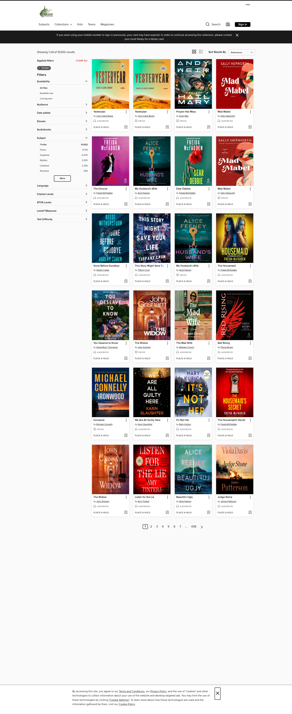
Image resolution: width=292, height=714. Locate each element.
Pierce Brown (227, 347)
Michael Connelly (104, 424)
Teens (91, 24)
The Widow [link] (141, 343)
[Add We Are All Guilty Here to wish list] (167, 436)
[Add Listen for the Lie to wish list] (167, 513)
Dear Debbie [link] (183, 188)
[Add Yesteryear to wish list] (126, 127)
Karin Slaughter (145, 424)
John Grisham (144, 347)
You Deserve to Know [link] (105, 343)
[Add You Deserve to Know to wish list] (126, 358)
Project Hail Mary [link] (186, 111)
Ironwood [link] (98, 420)
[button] (212, 25)
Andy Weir (184, 116)
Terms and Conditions (131, 691)
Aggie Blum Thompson (107, 347)
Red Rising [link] (224, 343)
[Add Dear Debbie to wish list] (208, 204)
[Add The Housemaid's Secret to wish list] (250, 436)
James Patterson (228, 501)
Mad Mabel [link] (224, 111)
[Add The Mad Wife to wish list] (208, 358)
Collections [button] (62, 24)
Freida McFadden (104, 193)
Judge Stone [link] (225, 497)
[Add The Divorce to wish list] (126, 204)
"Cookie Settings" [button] (119, 700)
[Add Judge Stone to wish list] (250, 513)
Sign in (242, 24)
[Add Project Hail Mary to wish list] (208, 127)
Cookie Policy (127, 704)
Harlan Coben (102, 270)
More (62, 178)
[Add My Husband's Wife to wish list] (167, 204)
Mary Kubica (185, 424)
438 (193, 526)
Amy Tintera (143, 501)
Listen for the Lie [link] (144, 497)
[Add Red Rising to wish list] (250, 358)
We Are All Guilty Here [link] (147, 420)
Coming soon (46, 98)
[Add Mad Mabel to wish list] (250, 127)
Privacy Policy (158, 691)
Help (248, 4)
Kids (80, 24)
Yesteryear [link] (99, 111)
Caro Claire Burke (104, 116)
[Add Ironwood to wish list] (126, 436)
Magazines (107, 24)
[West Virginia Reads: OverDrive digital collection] (46, 12)
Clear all (82, 60)
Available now (46, 93)
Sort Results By (217, 52)
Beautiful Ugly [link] (184, 497)
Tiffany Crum (144, 270)
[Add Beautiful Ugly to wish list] (208, 513)
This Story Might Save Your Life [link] (150, 265)
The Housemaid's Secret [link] (231, 420)
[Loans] (228, 25)
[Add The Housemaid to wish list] (250, 281)
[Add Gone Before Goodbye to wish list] (126, 281)
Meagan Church (186, 347)
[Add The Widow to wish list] (167, 358)
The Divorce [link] (100, 188)
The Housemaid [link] (227, 265)
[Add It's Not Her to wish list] (208, 436)
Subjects (44, 24)
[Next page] (202, 527)
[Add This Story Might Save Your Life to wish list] (167, 281)
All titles (43, 88)
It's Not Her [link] (182, 420)
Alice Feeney (144, 193)
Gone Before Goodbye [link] (106, 265)
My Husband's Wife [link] (146, 188)
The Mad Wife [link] (184, 343)
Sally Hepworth (228, 116)
